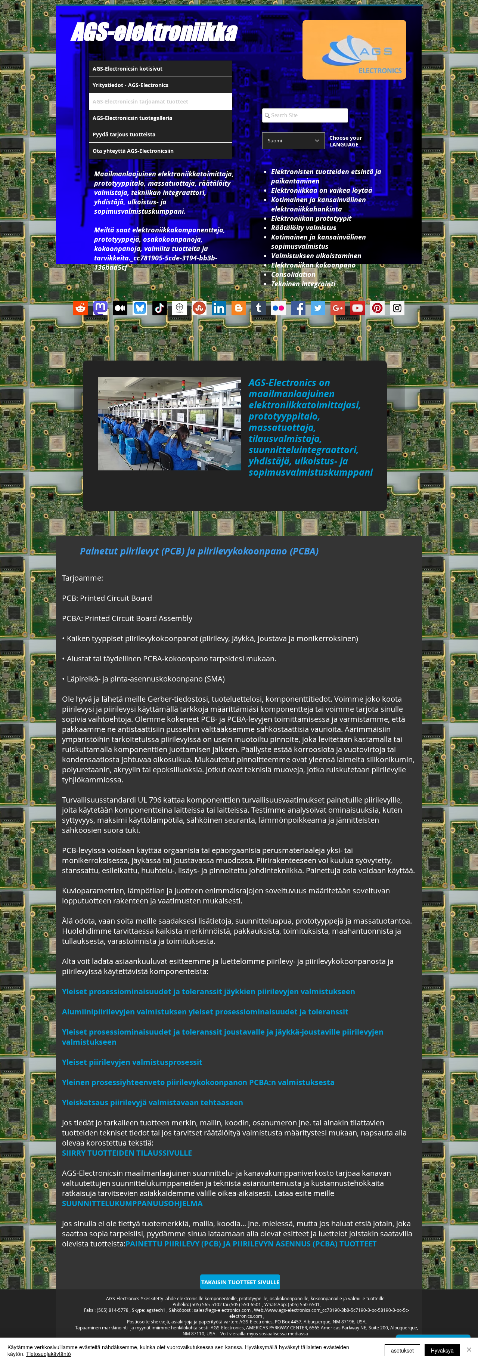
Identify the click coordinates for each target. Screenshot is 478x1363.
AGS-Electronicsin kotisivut (127, 68)
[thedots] (179, 308)
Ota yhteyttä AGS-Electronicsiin (133, 150)
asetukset (402, 1350)
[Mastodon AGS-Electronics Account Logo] (100, 308)
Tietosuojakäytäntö (48, 1353)
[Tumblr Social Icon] (258, 308)
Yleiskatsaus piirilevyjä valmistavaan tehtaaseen (152, 1102)
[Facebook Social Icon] (298, 308)
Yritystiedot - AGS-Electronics (130, 85)
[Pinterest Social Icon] (377, 308)
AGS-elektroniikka (153, 31)
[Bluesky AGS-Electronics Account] (140, 308)
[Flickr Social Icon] (278, 308)
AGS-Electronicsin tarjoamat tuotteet (140, 101)
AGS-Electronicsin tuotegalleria (132, 117)
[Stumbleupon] (199, 308)
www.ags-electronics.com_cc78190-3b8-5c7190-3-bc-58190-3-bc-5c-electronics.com (319, 1313)
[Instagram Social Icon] (397, 308)
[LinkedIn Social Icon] (219, 308)
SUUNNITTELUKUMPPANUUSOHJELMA (132, 1203)
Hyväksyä (442, 1350)
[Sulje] (469, 1350)
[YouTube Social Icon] (357, 308)
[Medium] (120, 308)
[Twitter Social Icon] (318, 308)
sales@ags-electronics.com (222, 1310)
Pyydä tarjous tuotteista (124, 134)
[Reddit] (80, 308)
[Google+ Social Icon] (337, 308)
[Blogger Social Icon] (239, 308)
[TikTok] (159, 308)
